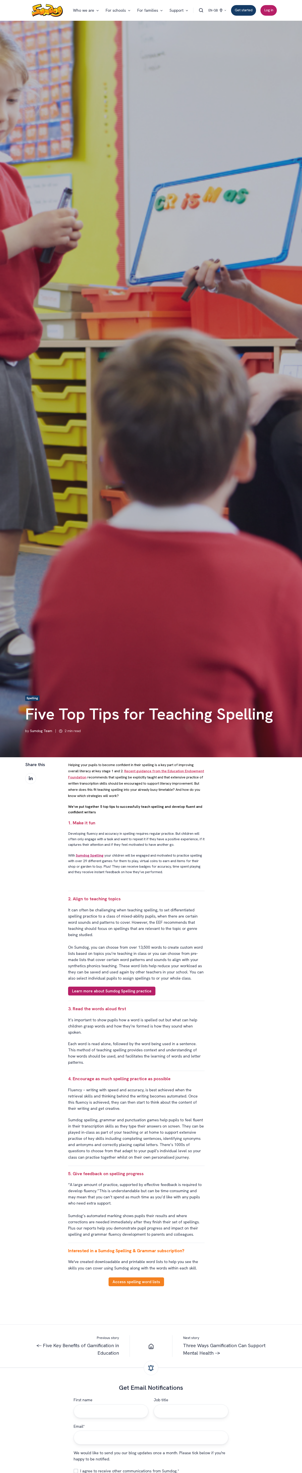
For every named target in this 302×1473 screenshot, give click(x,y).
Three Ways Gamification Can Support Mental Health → (224, 1349)
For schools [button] (116, 10)
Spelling (32, 698)
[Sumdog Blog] (151, 1346)
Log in (268, 10)
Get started (243, 10)
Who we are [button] (83, 10)
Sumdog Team (41, 731)
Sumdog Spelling (89, 855)
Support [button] (176, 10)
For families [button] (147, 10)
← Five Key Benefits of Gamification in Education (77, 1349)
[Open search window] (201, 10)
